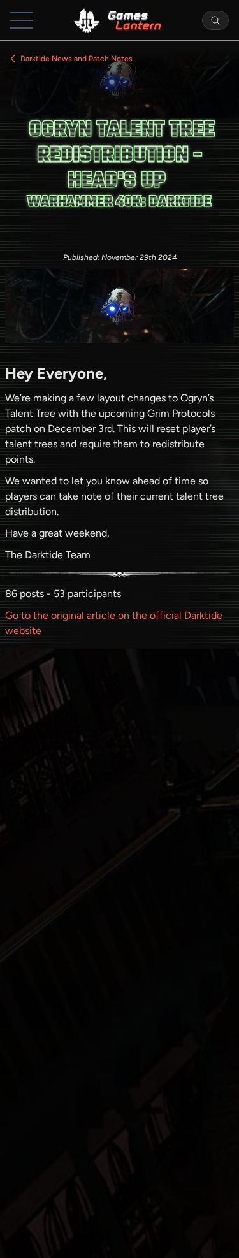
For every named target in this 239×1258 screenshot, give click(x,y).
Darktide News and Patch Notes (76, 58)
